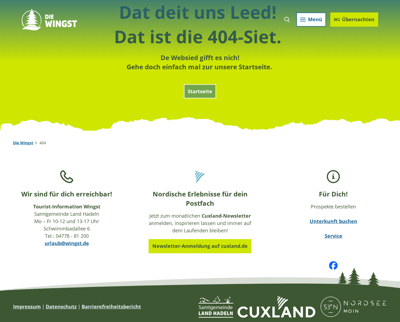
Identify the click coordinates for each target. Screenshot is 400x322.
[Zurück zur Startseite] (49, 19)
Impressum (27, 306)
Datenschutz (61, 306)
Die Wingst (23, 142)
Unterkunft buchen (333, 221)
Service (333, 236)
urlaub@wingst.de (67, 243)
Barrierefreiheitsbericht (111, 306)
